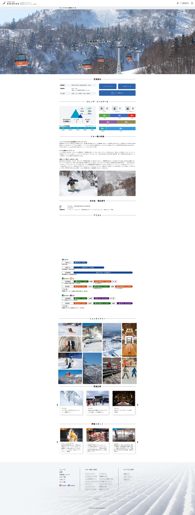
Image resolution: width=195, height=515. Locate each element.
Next (137, 405)
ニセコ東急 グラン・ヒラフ (105, 481)
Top (60, 7)
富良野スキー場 (103, 486)
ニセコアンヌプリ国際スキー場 (106, 479)
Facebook (72, 485)
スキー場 (64, 7)
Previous (57, 405)
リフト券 (62, 482)
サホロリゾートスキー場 (90, 489)
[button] (70, 329)
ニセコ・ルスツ (127, 476)
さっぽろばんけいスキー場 (90, 476)
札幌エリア (126, 474)
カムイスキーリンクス (90, 486)
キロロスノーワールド (90, 473)
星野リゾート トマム (104, 489)
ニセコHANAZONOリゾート (90, 479)
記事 (60, 472)
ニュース (62, 469)
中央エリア (126, 479)
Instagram (64, 485)
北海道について (64, 474)
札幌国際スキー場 (103, 476)
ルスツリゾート (88, 484)
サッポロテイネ (103, 473)
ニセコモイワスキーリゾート (106, 484)
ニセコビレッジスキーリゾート (91, 481)
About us (97, 499)
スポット (62, 479)
